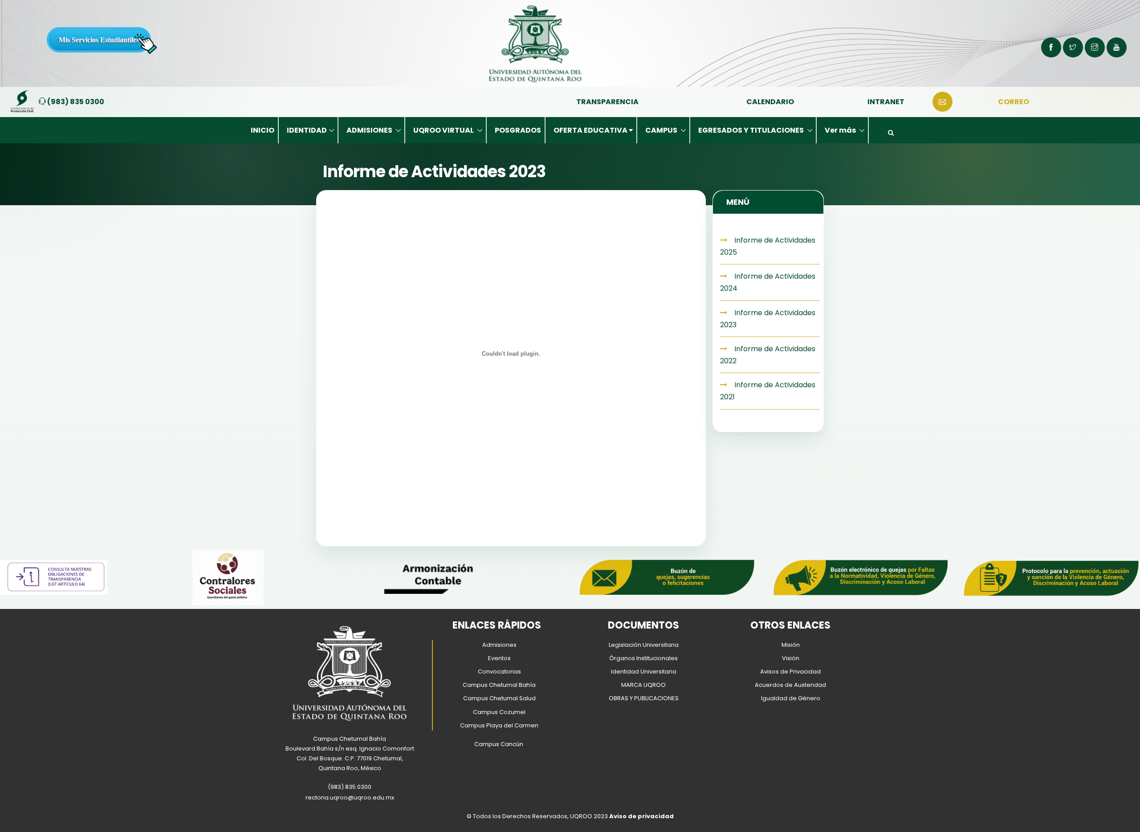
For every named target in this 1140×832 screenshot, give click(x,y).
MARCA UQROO (643, 685)
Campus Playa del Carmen (499, 725)
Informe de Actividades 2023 (767, 319)
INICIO (262, 130)
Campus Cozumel (499, 712)
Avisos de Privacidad (790, 671)
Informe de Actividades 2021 (767, 391)
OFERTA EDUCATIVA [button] (591, 130)
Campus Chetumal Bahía (499, 685)
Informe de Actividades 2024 (767, 282)
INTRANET (885, 102)
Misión (791, 645)
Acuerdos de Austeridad (790, 685)
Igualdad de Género (790, 698)
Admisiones (499, 645)
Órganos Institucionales (643, 658)
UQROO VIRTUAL (444, 130)
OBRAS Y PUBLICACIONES (644, 698)
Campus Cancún (498, 744)
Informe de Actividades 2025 (767, 246)
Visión (790, 658)
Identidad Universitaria (643, 671)
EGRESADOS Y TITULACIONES (751, 130)
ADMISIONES (370, 130)
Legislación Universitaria (644, 645)
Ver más (841, 130)
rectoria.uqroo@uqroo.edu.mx (349, 797)
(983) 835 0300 (75, 102)
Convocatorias (499, 671)
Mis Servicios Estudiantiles (99, 40)
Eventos (499, 658)
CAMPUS (662, 130)
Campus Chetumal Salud (499, 698)
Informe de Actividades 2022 (767, 355)
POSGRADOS (518, 130)
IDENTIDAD (307, 130)
